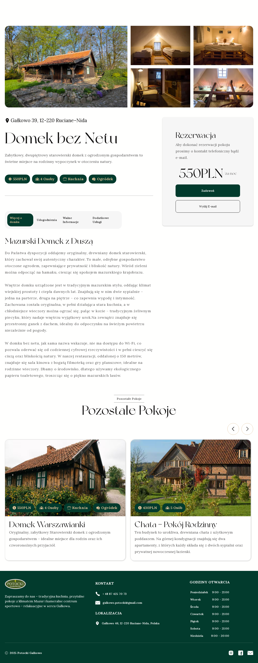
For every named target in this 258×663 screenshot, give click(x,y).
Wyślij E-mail (207, 206)
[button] (233, 429)
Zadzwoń (207, 191)
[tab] (20, 219)
